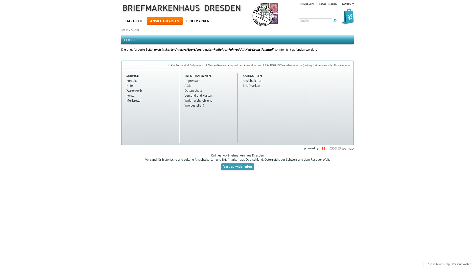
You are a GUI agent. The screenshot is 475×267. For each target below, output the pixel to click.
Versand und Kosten (198, 95)
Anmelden (307, 3)
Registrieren (328, 3)
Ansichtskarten (164, 21)
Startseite (134, 21)
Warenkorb (134, 91)
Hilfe (129, 86)
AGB (188, 86)
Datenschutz (193, 91)
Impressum (192, 81)
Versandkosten (461, 264)
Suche (304, 21)
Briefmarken (198, 21)
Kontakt (131, 81)
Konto (130, 95)
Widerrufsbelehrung (198, 100)
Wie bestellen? (194, 105)
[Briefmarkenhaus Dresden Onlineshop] (174, 9)
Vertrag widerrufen (237, 166)
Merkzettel (133, 100)
